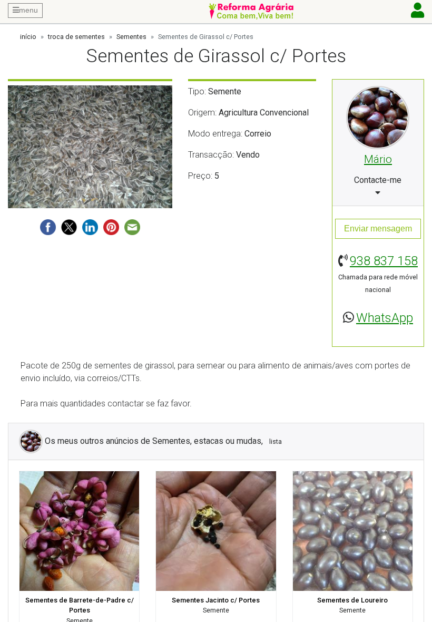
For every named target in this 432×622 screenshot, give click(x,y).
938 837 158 (384, 261)
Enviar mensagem (378, 228)
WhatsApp (384, 317)
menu (28, 10)
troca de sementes (76, 37)
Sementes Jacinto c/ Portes (216, 600)
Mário (378, 159)
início (28, 37)
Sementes (131, 37)
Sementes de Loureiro (352, 600)
